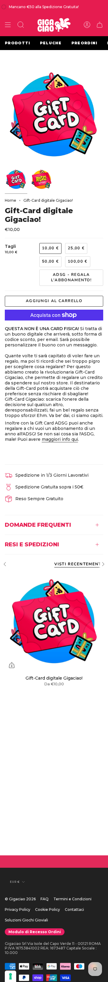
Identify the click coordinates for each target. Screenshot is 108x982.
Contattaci (74, 909)
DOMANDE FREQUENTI (38, 524)
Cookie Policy (47, 909)
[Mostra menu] (7, 25)
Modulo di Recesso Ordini (34, 932)
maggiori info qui (60, 439)
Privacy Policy (17, 909)
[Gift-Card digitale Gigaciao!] (54, 622)
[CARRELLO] (99, 25)
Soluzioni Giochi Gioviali (26, 920)
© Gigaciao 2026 (20, 899)
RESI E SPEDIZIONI (32, 544)
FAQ (44, 899)
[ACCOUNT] (87, 25)
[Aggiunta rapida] (11, 665)
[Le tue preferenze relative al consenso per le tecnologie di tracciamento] (10, 976)
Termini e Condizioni (72, 899)
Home (10, 200)
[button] (20, 25)
